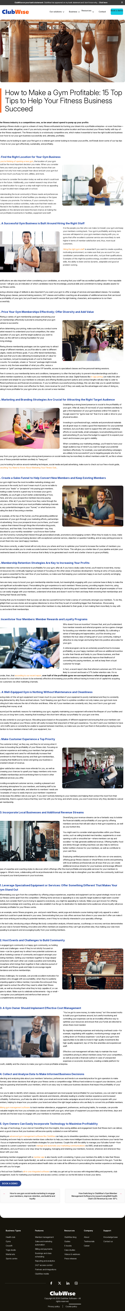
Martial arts (10, 1254)
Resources (86, 10)
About (86, 1237)
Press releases (70, 1258)
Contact (102, 11)
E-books (68, 1245)
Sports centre (11, 1258)
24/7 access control (43, 1265)
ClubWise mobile (42, 1274)
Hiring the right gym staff (73, 249)
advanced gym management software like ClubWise (32, 1136)
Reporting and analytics (45, 1261)
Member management (44, 1237)
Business (73, 11)
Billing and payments (43, 1249)
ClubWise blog (70, 1237)
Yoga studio (11, 1250)
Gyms (8, 1241)
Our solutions (56, 11)
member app (39, 1157)
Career (86, 1245)
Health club (10, 1237)
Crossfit (9, 1245)
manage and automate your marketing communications (60, 1145)
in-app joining (97, 376)
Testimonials (89, 1241)
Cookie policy (71, 1306)
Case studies (69, 1250)
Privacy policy (54, 1306)
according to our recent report (28, 675)
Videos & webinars (72, 1254)
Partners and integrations (45, 1269)
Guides (67, 1241)
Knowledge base (110, 1237)
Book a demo (117, 10)
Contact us (108, 1241)
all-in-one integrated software (36, 1171)
